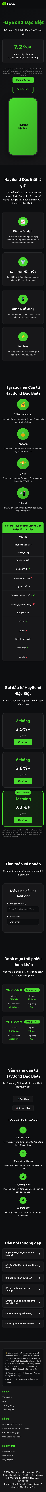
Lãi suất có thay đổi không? (23, 1313)
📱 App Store (23, 1099)
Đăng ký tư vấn (23, 80)
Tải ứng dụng (8, 1405)
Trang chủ (7, 1397)
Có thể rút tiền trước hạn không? (23, 1289)
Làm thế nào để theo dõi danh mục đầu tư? (23, 1302)
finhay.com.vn (8, 1451)
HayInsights (7, 1460)
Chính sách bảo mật (11, 1437)
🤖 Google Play (23, 1108)
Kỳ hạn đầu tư (13, 916)
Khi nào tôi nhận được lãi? (23, 1278)
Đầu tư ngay (23, 742)
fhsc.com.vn (7, 1455)
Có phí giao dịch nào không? (23, 1324)
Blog (4, 1401)
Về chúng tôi (8, 1410)
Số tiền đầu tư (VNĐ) (16, 904)
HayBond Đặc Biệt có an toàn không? (23, 1253)
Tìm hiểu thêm (23, 89)
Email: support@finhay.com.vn (15, 1428)
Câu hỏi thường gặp (11, 1432)
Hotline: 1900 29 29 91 (12, 1424)
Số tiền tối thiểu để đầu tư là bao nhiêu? (23, 1266)
